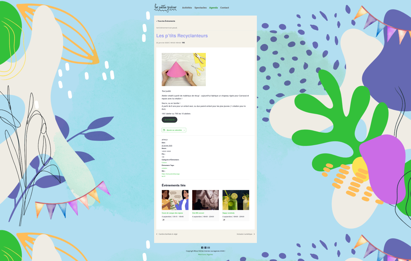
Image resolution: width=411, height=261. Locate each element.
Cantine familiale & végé (167, 234)
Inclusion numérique (245, 234)
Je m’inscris (170, 119)
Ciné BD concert (198, 213)
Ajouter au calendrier (174, 130)
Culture (164, 162)
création (164, 168)
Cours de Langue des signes (172, 213)
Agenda (213, 7)
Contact (224, 7)
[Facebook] (202, 248)
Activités (187, 7)
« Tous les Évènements (165, 21)
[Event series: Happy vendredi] (224, 220)
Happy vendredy (229, 213)
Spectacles (200, 7)
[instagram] (205, 248)
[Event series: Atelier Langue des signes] (163, 220)
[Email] (209, 248)
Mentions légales (205, 254)
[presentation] (175, 200)
